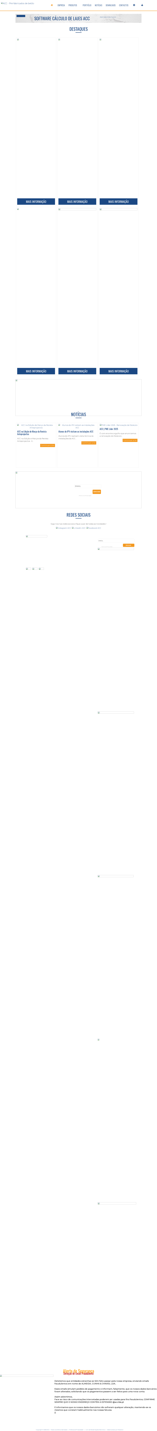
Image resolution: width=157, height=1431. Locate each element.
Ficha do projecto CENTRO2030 (106, 1364)
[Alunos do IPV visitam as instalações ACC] (77, 428)
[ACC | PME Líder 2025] (118, 425)
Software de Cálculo (77, 558)
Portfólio (87, 5)
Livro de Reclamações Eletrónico (95, 1429)
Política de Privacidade (85, 495)
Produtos (73, 546)
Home (72, 540)
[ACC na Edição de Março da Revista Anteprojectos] (36, 428)
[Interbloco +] (118, 210)
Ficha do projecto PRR (104, 1037)
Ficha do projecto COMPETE (105, 1200)
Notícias (98, 5)
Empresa (61, 5)
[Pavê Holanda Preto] (77, 210)
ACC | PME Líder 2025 (109, 429)
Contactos (123, 5)
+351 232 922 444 (33, 552)
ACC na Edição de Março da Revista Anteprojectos (31, 433)
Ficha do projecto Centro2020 (106, 709)
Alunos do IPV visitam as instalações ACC (75, 431)
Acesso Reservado (76, 562)
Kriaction (120, 1429)
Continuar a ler (47, 445)
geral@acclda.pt (33, 557)
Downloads (111, 5)
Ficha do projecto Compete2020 (106, 873)
